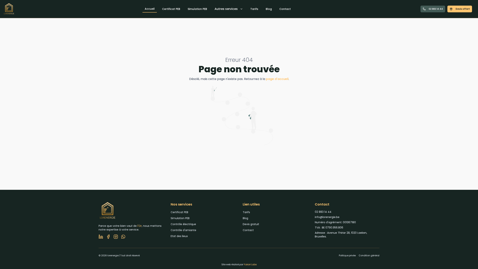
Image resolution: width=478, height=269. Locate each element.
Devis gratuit (251, 224)
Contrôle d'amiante (183, 230)
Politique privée (347, 255)
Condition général (369, 255)
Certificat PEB (171, 9)
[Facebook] (108, 236)
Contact (285, 9)
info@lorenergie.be (327, 217)
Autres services (226, 9)
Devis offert (463, 8)
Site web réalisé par (239, 264)
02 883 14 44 (436, 8)
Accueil (150, 9)
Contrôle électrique (183, 224)
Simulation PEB (197, 9)
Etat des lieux (179, 236)
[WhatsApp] (123, 236)
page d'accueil (277, 79)
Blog (269, 9)
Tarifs (254, 9)
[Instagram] (116, 236)
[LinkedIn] (101, 236)
